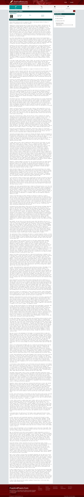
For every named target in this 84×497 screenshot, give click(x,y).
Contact (71, 2)
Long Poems (40, 488)
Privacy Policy (66, 496)
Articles (62, 486)
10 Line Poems (48, 488)
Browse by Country (59, 23)
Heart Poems (48, 489)
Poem (39, 486)
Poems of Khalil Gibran (60, 16)
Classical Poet (55, 486)
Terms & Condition (72, 496)
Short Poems (70, 486)
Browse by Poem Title (60, 20)
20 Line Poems (55, 488)
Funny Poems (40, 489)
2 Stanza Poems (63, 488)
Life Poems (70, 488)
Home (65, 2)
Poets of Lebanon (59, 18)
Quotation (47, 486)
